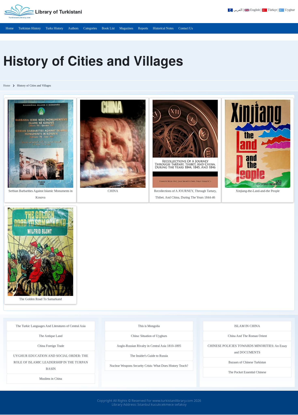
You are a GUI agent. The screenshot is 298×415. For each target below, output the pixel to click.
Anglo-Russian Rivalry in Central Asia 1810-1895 (149, 346)
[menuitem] (9, 28)
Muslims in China (50, 378)
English (254, 10)
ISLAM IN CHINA (247, 326)
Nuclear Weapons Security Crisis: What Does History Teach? (149, 365)
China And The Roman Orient (247, 336)
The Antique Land (50, 336)
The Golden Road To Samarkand (40, 299)
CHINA (113, 191)
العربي (237, 10)
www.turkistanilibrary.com (172, 400)
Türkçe (272, 10)
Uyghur (289, 10)
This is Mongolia (149, 326)
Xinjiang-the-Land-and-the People (258, 191)
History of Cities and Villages (93, 60)
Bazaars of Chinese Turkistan (247, 362)
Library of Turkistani (58, 11)
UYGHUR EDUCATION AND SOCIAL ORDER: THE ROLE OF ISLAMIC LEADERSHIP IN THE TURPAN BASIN (50, 362)
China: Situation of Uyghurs (149, 336)
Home (6, 85)
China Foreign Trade (51, 346)
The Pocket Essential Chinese (247, 372)
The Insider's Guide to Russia (149, 355)
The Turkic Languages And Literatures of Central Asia (51, 326)
